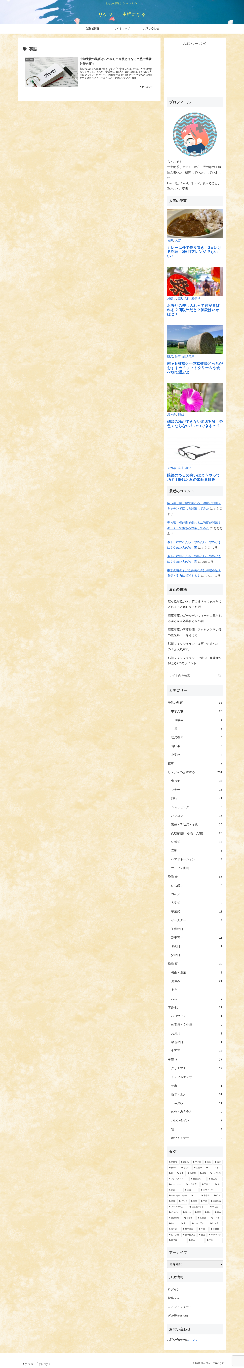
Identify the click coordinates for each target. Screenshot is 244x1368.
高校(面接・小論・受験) (196, 833)
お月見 (196, 1033)
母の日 (196, 946)
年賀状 (198, 1103)
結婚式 (196, 842)
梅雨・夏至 (196, 972)
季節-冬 (195, 1059)
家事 (195, 763)
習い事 (196, 746)
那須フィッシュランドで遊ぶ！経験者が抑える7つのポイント (195, 660)
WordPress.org (178, 1315)
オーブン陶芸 (196, 868)
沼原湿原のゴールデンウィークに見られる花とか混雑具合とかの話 (195, 618)
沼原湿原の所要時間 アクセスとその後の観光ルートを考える (195, 632)
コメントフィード (180, 1307)
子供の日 (196, 929)
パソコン (196, 815)
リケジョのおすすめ (195, 772)
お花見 (196, 894)
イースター (196, 920)
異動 (196, 850)
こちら (192, 1339)
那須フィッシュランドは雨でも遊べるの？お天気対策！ (193, 646)
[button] (219, 675)
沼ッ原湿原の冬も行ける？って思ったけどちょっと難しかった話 (195, 604)
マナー (196, 789)
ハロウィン (196, 1016)
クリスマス (196, 1068)
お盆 (196, 998)
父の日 (196, 955)
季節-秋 (195, 1007)
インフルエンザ (196, 1077)
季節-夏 (195, 964)
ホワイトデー (196, 1138)
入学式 (196, 903)
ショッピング (196, 807)
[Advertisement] (195, 69)
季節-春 (195, 876)
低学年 (198, 720)
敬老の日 (196, 1042)
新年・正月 (196, 1094)
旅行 (196, 798)
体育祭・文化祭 (196, 1024)
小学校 (196, 754)
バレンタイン (196, 1120)
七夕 (196, 990)
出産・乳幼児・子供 (196, 824)
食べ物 (196, 781)
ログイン (174, 1289)
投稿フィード (177, 1298)
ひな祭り (196, 885)
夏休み (196, 981)
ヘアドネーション (196, 859)
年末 (196, 1085)
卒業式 (196, 911)
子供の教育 (195, 702)
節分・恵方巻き (196, 1111)
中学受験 (196, 711)
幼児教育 (196, 737)
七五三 (196, 1050)
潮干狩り (196, 937)
